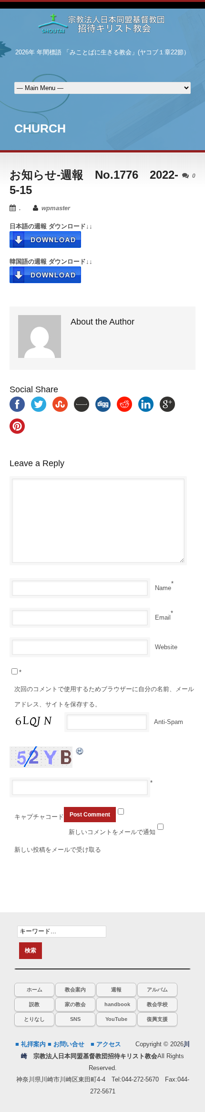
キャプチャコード (39, 816)
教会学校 (157, 1004)
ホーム (34, 989)
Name (163, 588)
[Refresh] (80, 751)
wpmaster (55, 208)
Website (166, 647)
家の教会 (75, 1004)
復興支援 (157, 1019)
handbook (117, 1004)
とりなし (34, 1019)
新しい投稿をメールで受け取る (57, 849)
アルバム (157, 989)
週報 (116, 989)
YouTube (116, 1019)
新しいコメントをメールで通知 (112, 832)
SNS (75, 1019)
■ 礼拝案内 (30, 1044)
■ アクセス (106, 1044)
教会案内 (75, 989)
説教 (34, 1004)
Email (163, 617)
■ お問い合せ (66, 1044)
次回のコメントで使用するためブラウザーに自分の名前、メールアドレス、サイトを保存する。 (104, 696)
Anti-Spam (168, 721)
